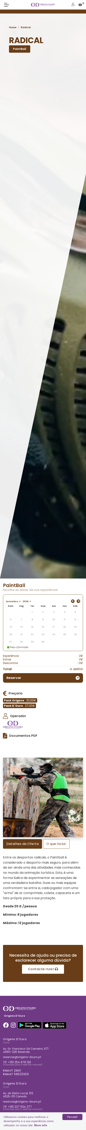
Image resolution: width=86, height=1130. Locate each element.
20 (10, 634)
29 (32, 641)
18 (64, 626)
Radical (26, 27)
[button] (8, 797)
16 (43, 626)
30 (42, 641)
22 (32, 634)
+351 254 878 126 (19, 1062)
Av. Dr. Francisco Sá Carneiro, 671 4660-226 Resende (25, 1050)
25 (64, 634)
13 (11, 626)
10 (54, 619)
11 (64, 619)
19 (75, 626)
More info (40, 1125)
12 (75, 619)
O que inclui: (56, 844)
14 (21, 626)
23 (43, 634)
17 (54, 626)
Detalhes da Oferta (22, 844)
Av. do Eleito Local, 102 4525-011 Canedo (18, 1094)
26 (75, 634)
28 (21, 641)
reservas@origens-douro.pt (22, 1057)
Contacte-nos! (41, 969)
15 (32, 626)
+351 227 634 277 (20, 1107)
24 (53, 634)
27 (10, 641)
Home (12, 27)
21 (21, 634)
